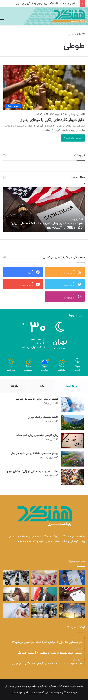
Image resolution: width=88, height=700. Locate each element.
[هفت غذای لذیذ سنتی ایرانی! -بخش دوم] (72, 477)
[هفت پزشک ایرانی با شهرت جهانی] (72, 404)
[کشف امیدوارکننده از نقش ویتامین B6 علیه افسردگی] (44, 577)
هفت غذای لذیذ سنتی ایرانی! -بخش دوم (32, 471)
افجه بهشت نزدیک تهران (42, 417)
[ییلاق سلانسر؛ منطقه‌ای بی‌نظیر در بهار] (72, 459)
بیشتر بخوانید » (73, 138)
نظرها (14, 386)
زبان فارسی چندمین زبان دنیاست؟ (37, 435)
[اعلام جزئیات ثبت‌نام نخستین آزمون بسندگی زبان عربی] (16, 577)
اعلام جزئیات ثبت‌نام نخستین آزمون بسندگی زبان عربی (47, 3)
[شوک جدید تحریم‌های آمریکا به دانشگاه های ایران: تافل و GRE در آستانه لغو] (72, 594)
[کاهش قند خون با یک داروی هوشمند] (16, 610)
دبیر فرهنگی (75, 114)
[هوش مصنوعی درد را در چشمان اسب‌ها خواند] (16, 594)
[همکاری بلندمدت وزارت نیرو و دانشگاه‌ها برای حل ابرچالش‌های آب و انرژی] (72, 610)
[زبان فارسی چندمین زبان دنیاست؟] (72, 440)
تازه (41, 386)
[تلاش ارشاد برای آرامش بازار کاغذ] (44, 594)
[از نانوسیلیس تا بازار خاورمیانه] (44, 610)
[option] (44, 209)
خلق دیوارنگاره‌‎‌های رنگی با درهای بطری (52, 120)
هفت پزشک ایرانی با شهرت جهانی (37, 399)
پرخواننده (71, 386)
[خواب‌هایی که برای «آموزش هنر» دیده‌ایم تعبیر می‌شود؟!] (72, 577)
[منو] (2, 20)
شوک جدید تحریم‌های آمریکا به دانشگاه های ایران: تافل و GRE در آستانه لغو (47, 225)
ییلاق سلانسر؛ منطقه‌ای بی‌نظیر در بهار (34, 453)
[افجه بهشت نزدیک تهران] (72, 422)
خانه (79, 34)
